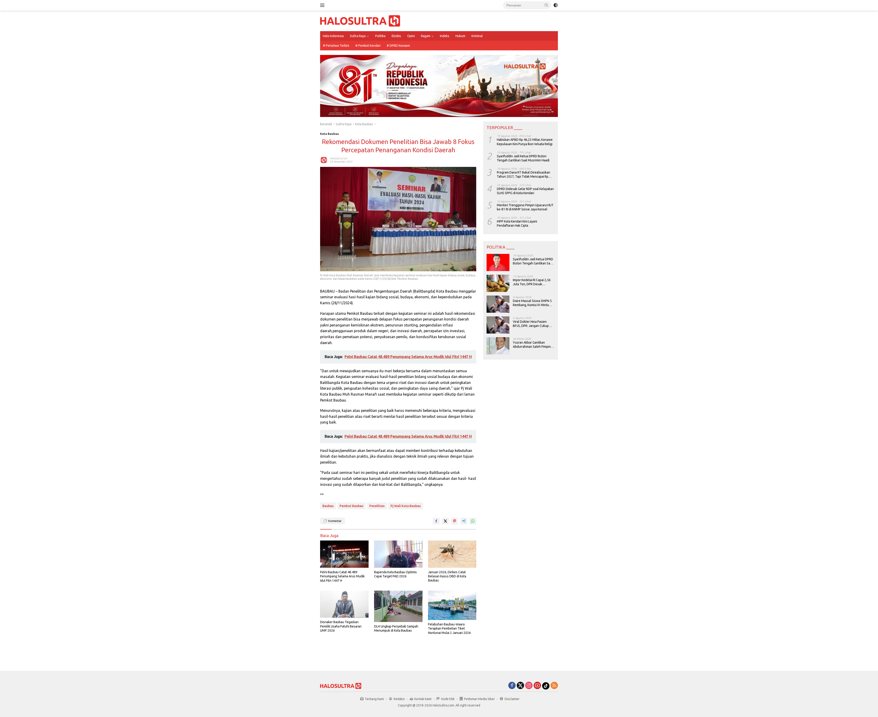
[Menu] (323, 5)
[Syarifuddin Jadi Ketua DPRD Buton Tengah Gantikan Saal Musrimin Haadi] (498, 262)
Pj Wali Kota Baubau (406, 506)
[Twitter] (520, 686)
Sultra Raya (358, 36)
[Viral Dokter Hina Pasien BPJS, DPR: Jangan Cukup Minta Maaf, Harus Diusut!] (498, 325)
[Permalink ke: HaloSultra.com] (323, 160)
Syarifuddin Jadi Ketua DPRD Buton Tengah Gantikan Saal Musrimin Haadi (523, 158)
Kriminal (477, 36)
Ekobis (396, 36)
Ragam (425, 36)
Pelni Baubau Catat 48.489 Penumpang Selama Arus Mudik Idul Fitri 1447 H (342, 576)
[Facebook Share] (436, 521)
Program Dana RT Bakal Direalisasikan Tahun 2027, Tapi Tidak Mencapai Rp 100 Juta (523, 175)
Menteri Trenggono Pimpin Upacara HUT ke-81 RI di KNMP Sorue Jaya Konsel (525, 207)
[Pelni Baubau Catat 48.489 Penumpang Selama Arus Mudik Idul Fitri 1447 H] (344, 554)
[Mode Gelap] (555, 5)
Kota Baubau (329, 133)
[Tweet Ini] (445, 521)
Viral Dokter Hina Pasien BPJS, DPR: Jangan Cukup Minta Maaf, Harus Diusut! (531, 324)
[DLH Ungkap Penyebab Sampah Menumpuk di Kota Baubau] (398, 606)
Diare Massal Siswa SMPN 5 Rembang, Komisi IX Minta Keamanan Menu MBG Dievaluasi (532, 303)
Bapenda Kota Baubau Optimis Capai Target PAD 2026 (395, 574)
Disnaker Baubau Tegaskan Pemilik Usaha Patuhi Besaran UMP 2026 (340, 626)
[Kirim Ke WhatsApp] (472, 521)
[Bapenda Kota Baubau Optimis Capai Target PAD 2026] (398, 554)
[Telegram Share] (463, 521)
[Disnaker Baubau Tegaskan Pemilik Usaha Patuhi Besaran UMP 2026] (344, 604)
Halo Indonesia (333, 36)
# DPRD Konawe (398, 45)
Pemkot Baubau (351, 506)
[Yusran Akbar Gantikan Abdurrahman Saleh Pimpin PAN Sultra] (498, 345)
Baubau (328, 506)
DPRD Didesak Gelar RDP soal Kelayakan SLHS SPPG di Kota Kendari (525, 191)
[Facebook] (512, 686)
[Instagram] (529, 686)
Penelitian (377, 506)
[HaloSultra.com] (360, 20)
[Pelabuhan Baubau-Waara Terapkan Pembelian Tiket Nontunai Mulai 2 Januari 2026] (452, 605)
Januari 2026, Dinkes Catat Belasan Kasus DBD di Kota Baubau (447, 576)
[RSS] (554, 686)
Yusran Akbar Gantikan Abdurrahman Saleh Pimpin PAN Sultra (532, 345)
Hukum (460, 36)
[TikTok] (545, 686)
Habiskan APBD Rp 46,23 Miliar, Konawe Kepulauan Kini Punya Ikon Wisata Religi (525, 142)
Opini (411, 36)
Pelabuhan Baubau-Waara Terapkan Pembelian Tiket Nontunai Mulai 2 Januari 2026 (449, 628)
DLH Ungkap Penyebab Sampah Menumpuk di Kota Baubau (396, 628)
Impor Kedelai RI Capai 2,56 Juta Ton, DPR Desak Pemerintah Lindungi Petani (532, 282)
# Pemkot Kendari (367, 45)
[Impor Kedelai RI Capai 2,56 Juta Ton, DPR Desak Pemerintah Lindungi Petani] (498, 283)
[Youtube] (537, 686)
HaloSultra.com (339, 158)
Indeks (444, 36)
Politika (380, 36)
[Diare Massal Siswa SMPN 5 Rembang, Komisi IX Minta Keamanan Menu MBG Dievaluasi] (498, 304)
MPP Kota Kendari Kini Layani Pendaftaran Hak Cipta (517, 223)
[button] (546, 5)
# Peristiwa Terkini (336, 45)
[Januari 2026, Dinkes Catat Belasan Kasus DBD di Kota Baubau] (452, 554)
